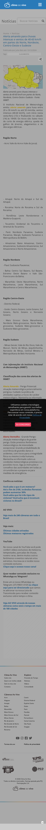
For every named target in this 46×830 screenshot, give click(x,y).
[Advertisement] (23, 827)
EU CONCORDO (23, 425)
